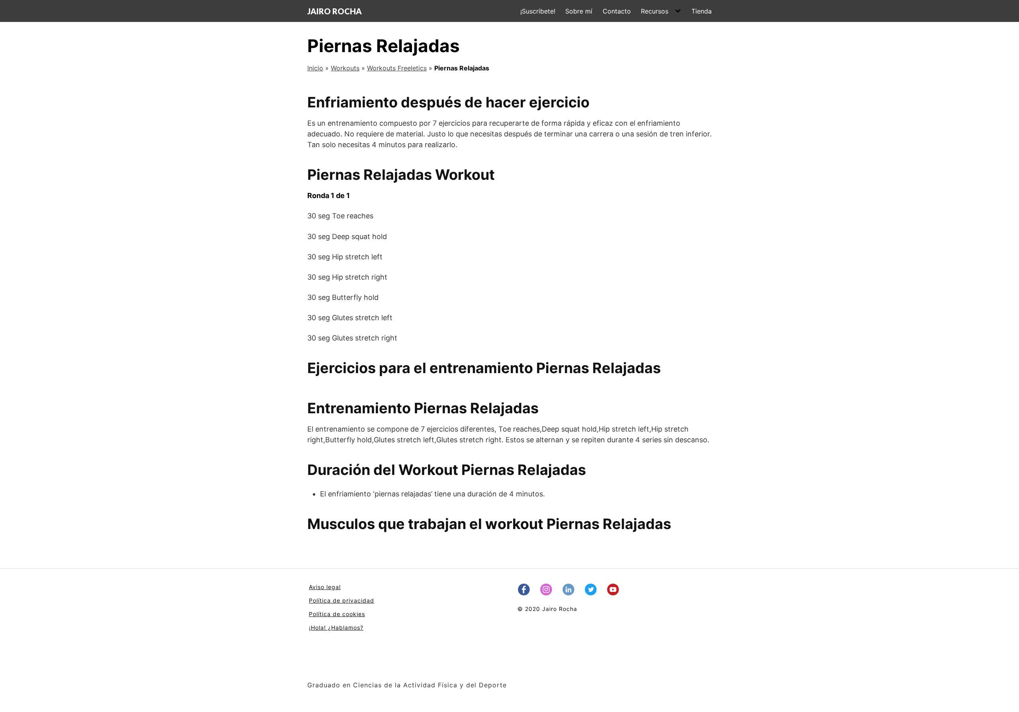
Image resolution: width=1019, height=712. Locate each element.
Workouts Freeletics (397, 68)
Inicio (315, 68)
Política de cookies (337, 614)
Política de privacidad (341, 600)
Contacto (617, 11)
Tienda (701, 11)
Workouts (345, 68)
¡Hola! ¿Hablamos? (336, 627)
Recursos (654, 11)
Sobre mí (578, 11)
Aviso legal (325, 587)
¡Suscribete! (537, 11)
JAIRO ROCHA (334, 11)
